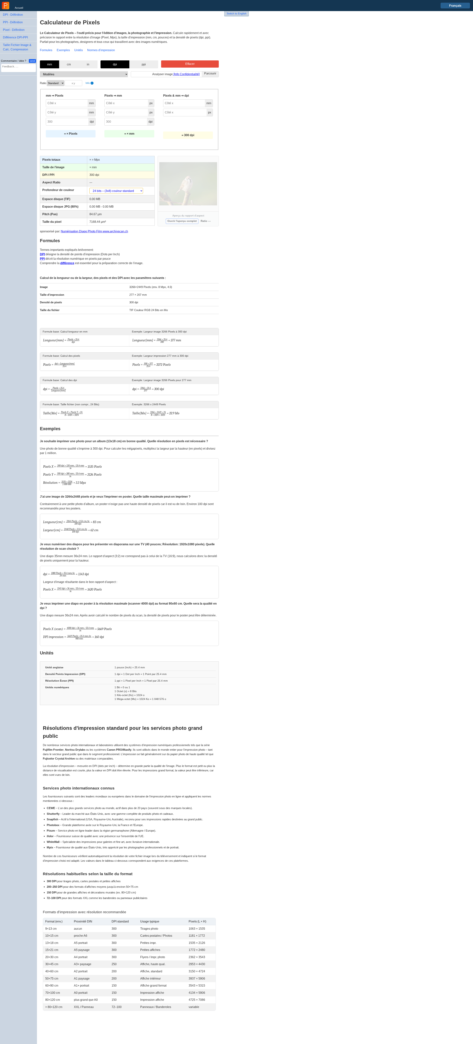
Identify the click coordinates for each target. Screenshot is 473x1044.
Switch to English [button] (236, 13)
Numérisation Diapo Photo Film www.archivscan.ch (94, 231)
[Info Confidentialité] (186, 74)
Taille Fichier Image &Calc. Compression (17, 47)
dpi (115, 64)
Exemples (63, 50)
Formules (46, 50)
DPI (42, 254)
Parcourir (210, 73)
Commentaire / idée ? (13, 60)
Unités (78, 50)
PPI (42, 258)
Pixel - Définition (14, 29)
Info (89, 83)
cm (69, 64)
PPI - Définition (13, 22)
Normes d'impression (101, 50)
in (88, 64)
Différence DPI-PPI (15, 37)
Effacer (190, 63)
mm (49, 64)
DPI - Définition (13, 14)
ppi (144, 64)
